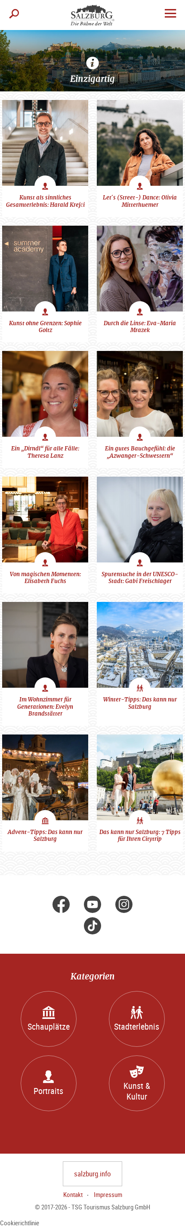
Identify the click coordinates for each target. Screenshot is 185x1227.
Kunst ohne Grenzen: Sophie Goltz (45, 327)
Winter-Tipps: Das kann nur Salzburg (140, 703)
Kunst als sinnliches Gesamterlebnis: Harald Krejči (45, 201)
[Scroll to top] (173, 1215)
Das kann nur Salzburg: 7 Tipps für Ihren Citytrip (140, 835)
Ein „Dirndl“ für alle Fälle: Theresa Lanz (45, 452)
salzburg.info (92, 1174)
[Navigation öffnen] (170, 14)
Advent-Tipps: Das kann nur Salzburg (45, 835)
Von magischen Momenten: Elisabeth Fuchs (45, 578)
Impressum (108, 1194)
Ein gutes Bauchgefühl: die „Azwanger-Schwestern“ (140, 452)
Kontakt (73, 1194)
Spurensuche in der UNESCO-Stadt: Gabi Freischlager (140, 578)
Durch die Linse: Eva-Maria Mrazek (140, 327)
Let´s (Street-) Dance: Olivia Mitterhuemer (140, 201)
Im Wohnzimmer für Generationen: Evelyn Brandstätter (45, 706)
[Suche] (14, 15)
